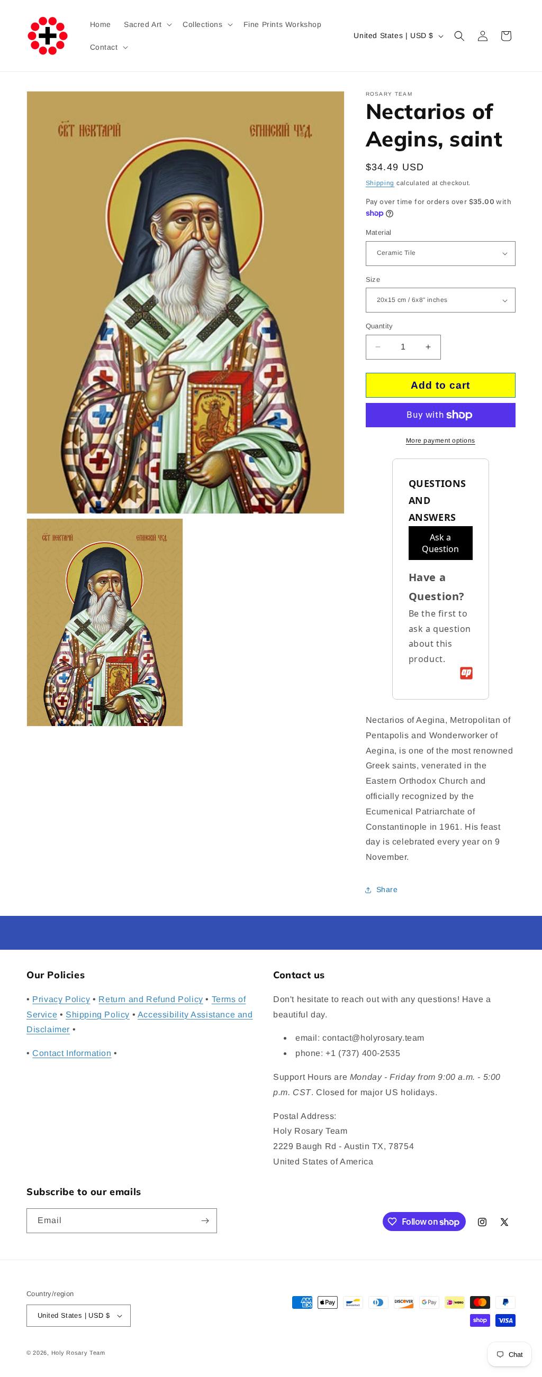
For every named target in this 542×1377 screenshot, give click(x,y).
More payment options (440, 440)
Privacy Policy (61, 999)
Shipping (380, 183)
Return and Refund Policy (150, 999)
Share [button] (387, 889)
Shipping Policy (98, 1014)
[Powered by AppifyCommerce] (466, 673)
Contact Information (71, 1053)
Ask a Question (440, 543)
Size (373, 279)
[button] (147, 24)
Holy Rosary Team (78, 1353)
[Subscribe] (204, 1220)
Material (379, 232)
